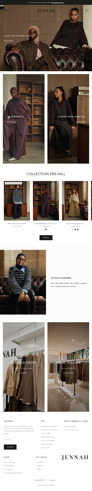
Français (52, 480)
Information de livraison (49, 430)
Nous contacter (9, 462)
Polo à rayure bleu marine (17, 223)
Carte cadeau (45, 448)
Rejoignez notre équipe (49, 426)
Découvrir (46, 237)
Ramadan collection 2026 (13, 473)
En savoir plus (68, 372)
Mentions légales (70, 426)
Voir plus (24, 372)
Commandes (45, 433)
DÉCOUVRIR (8, 40)
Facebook (39, 462)
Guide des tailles (46, 444)
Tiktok (38, 469)
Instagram (40, 466)
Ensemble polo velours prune (46, 223)
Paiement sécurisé (47, 437)
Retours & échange (48, 440)
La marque (8, 469)
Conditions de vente (71, 430)
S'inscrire (10, 447)
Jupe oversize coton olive (75, 223)
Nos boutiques (9, 466)
